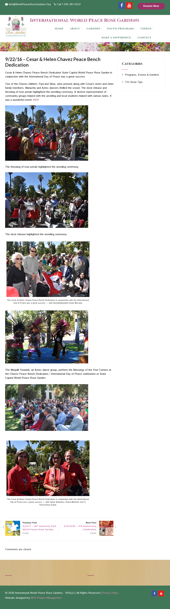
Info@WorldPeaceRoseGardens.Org (30, 4)
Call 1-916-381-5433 (69, 4)
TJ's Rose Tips (134, 82)
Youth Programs (120, 28)
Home (59, 28)
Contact (144, 37)
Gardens (93, 28)
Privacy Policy (110, 593)
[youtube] (129, 5)
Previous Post (39, 526)
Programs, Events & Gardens (142, 75)
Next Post (80, 526)
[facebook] (121, 5)
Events (26, 533)
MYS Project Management (46, 598)
